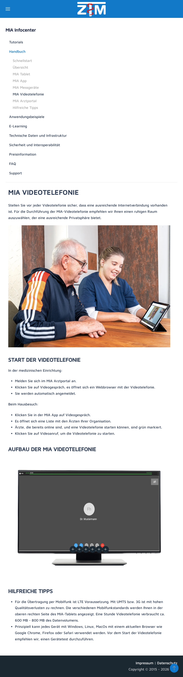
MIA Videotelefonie (28, 94)
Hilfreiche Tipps (25, 107)
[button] (8, 9)
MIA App (20, 81)
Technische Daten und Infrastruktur (38, 135)
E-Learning (18, 126)
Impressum (145, 663)
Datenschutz (167, 663)
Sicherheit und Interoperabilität (34, 145)
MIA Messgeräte (26, 87)
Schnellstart (22, 61)
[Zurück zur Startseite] (91, 9)
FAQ (12, 164)
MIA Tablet (21, 74)
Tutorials (16, 42)
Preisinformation (22, 154)
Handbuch (17, 51)
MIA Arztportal (25, 101)
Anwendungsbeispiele (26, 117)
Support (15, 173)
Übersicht (20, 67)
